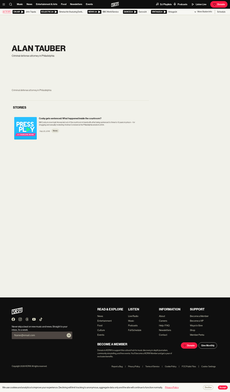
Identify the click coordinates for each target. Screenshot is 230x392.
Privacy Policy (132, 366)
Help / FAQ (164, 325)
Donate (221, 4)
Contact (163, 334)
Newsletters (76, 4)
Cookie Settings (208, 366)
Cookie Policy (169, 366)
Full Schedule (134, 330)
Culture (101, 330)
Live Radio (133, 316)
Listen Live (201, 4)
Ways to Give (196, 325)
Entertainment (104, 320)
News (29, 4)
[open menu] (4, 4)
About (162, 316)
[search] (11, 4)
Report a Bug (117, 366)
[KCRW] (17, 313)
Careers (163, 320)
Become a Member (199, 316)
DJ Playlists (166, 4)
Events (89, 4)
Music (20, 4)
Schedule (221, 12)
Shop (192, 330)
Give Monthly (207, 345)
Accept (223, 387)
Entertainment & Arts (46, 4)
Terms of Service (150, 366)
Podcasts (182, 4)
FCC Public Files (187, 366)
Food (63, 4)
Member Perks (197, 334)
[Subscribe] (69, 335)
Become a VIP (197, 320)
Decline (208, 387)
